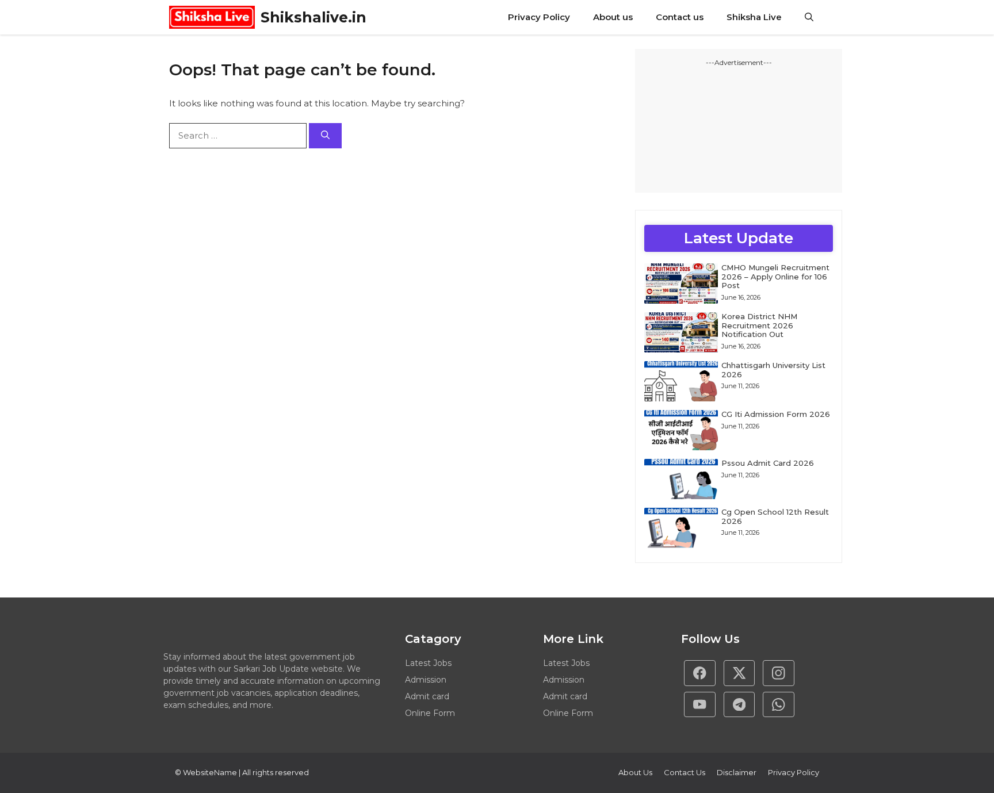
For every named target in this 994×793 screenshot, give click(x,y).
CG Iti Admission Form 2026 (775, 414)
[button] (809, 17)
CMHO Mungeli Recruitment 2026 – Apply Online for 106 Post (775, 276)
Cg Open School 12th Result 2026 (775, 516)
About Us (635, 772)
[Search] (325, 136)
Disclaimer (736, 772)
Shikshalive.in (313, 17)
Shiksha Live (754, 17)
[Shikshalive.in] (212, 17)
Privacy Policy (539, 17)
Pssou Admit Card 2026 (767, 463)
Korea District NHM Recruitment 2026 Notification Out (759, 325)
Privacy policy (793, 772)
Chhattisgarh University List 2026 (773, 370)
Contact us (680, 17)
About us (613, 17)
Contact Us (684, 772)
